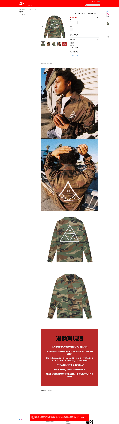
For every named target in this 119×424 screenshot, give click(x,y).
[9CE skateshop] (22, 3)
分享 (73, 55)
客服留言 (67, 421)
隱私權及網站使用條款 (50, 421)
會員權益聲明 (68, 423)
